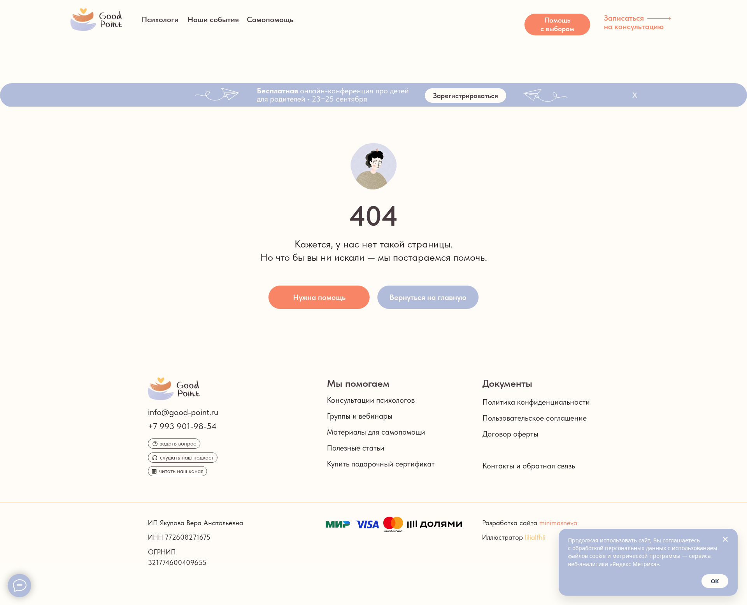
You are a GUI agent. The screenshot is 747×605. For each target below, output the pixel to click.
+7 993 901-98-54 (182, 426)
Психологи (160, 19)
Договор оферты (510, 433)
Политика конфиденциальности (536, 402)
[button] (557, 24)
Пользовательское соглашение (534, 418)
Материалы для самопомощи (376, 432)
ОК (715, 581)
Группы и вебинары (360, 416)
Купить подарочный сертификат (381, 463)
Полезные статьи (355, 447)
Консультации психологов (371, 400)
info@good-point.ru (183, 412)
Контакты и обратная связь (528, 465)
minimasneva (558, 523)
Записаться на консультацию (634, 22)
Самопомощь (270, 19)
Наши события (213, 19)
